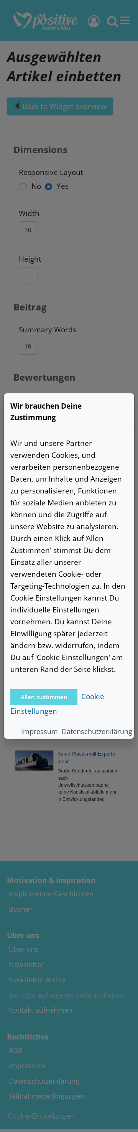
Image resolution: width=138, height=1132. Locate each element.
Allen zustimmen (44, 697)
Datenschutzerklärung (97, 731)
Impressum (39, 731)
